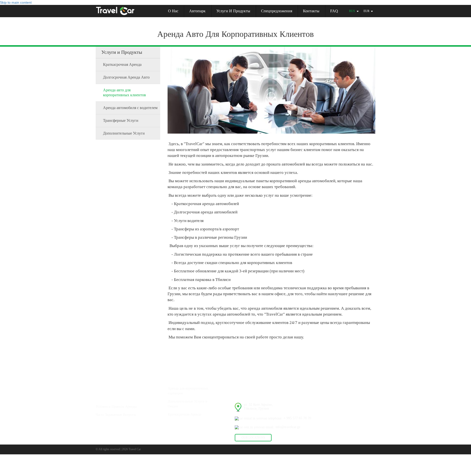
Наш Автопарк (108, 377)
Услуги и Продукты (233, 11)
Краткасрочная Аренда (122, 64)
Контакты (311, 11)
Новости (249, 377)
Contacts (241, 395)
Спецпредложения (276, 11)
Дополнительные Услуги (124, 133)
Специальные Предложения (191, 432)
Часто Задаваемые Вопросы (116, 415)
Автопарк (197, 11)
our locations (253, 437)
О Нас (101, 395)
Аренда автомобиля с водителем (130, 108)
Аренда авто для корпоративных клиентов (124, 92)
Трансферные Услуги (120, 120)
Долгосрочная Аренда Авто (126, 77)
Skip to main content (16, 2)
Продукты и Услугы (184, 377)
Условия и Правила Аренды (116, 406)
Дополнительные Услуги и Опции (187, 404)
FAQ (334, 11)
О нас (173, 11)
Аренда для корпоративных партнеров (188, 391)
